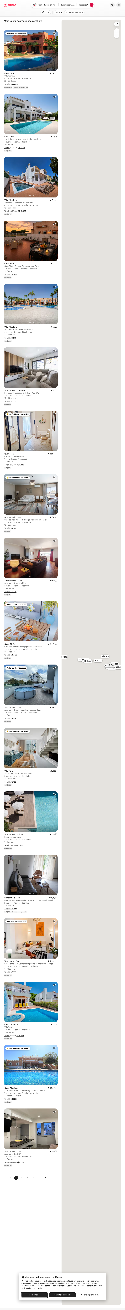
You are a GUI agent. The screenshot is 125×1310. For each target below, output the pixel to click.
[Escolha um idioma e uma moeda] (112, 4)
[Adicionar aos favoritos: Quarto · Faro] (54, 414)
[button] (11, 84)
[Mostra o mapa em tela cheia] (116, 24)
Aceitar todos (34, 1295)
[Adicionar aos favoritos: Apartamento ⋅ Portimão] (54, 351)
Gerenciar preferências (90, 1295)
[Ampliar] (116, 30)
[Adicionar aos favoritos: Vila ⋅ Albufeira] (54, 160)
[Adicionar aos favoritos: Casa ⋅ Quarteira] (54, 985)
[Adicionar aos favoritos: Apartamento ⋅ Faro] (54, 477)
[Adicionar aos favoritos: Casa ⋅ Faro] (54, 33)
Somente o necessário (62, 1295)
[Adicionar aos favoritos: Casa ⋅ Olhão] (54, 604)
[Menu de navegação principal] (118, 4)
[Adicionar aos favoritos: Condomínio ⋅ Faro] (54, 858)
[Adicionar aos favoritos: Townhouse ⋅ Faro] (54, 921)
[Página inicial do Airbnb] (10, 5)
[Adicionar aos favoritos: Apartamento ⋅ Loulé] (54, 541)
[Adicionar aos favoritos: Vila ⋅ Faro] (54, 731)
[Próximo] (51, 1178)
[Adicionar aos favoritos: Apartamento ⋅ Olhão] (54, 795)
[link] (10, 1178)
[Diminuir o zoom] (116, 35)
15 (45, 1178)
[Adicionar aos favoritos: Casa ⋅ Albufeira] (54, 1048)
